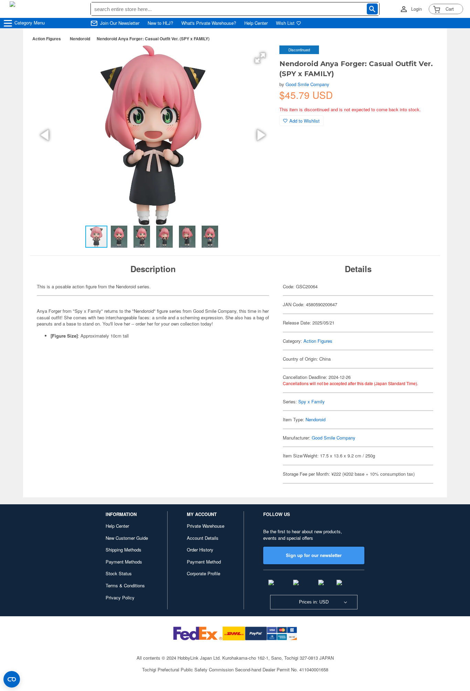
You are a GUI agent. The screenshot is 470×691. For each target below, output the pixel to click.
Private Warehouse (205, 526)
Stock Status (119, 573)
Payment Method (204, 561)
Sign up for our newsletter (314, 555)
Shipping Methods (123, 549)
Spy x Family (311, 401)
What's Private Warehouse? (208, 23)
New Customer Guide (127, 538)
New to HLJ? (160, 23)
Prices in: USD (314, 602)
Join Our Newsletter (119, 23)
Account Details (202, 538)
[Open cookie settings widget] (11, 679)
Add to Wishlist (304, 120)
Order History (200, 549)
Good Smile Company (307, 84)
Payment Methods (124, 561)
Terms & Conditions (125, 585)
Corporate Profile (203, 573)
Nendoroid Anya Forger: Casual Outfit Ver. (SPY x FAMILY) (153, 38)
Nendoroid (80, 38)
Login (416, 9)
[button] (260, 58)
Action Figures (46, 38)
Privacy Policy (120, 597)
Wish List (285, 23)
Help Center (256, 23)
